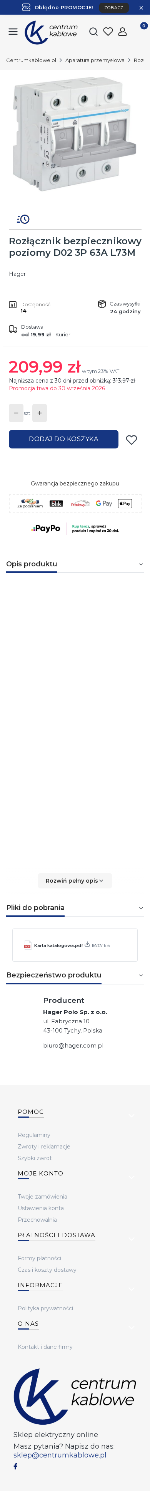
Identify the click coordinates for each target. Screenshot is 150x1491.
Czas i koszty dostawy (47, 1269)
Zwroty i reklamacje (44, 1146)
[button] (75, 880)
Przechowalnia (37, 1219)
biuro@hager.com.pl (73, 1045)
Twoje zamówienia (42, 1196)
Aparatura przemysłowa (95, 60)
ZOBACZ (114, 7)
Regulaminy (34, 1135)
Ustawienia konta (41, 1208)
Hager (17, 273)
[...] (75, 139)
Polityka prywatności (45, 1308)
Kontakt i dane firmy (45, 1346)
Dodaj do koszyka (63, 439)
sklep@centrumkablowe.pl (60, 1455)
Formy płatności (39, 1258)
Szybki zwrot (35, 1158)
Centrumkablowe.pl (31, 60)
